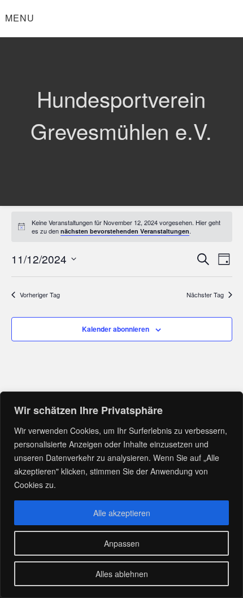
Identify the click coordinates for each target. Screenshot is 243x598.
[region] (121, 495)
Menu (19, 17)
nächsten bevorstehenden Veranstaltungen (124, 231)
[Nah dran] (231, 401)
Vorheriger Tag (40, 295)
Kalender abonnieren (115, 329)
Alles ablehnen (122, 573)
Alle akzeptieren (121, 512)
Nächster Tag (205, 295)
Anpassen (122, 543)
